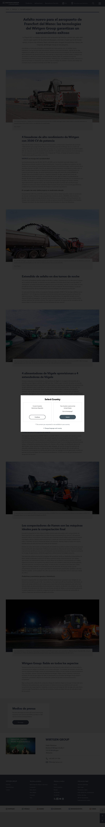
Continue (37, 417)
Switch (68, 417)
